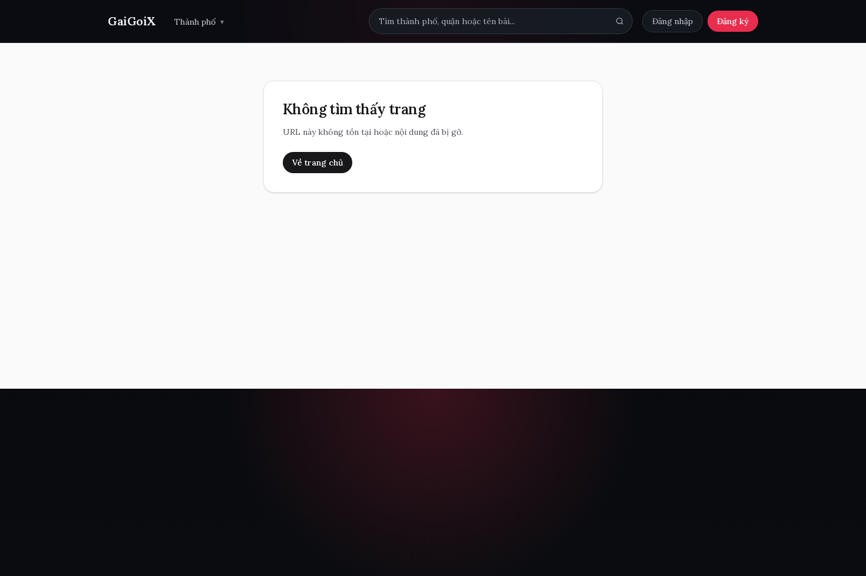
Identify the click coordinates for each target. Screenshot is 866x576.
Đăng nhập (672, 21)
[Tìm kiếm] (619, 21)
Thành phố (199, 21)
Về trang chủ (317, 162)
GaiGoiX (132, 21)
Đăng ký (733, 21)
